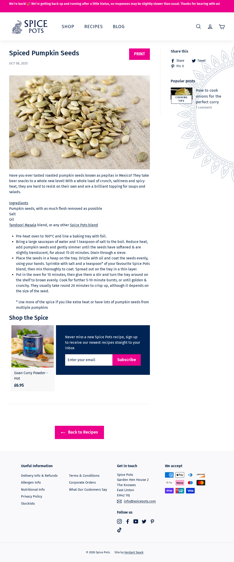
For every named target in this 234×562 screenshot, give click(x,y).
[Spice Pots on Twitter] (144, 521)
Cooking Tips (182, 99)
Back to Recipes (82, 432)
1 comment (204, 107)
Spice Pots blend (84, 225)
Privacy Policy (31, 496)
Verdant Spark (134, 552)
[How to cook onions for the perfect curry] (181, 94)
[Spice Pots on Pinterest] (152, 521)
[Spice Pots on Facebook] (127, 521)
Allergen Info (31, 482)
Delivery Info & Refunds (39, 476)
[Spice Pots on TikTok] (119, 530)
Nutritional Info (33, 489)
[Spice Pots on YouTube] (135, 521)
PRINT (139, 53)
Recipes (93, 26)
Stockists (28, 503)
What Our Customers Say (88, 489)
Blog (119, 26)
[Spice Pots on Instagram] (119, 521)
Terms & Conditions (84, 476)
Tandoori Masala (22, 225)
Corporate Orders (82, 482)
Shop (68, 26)
